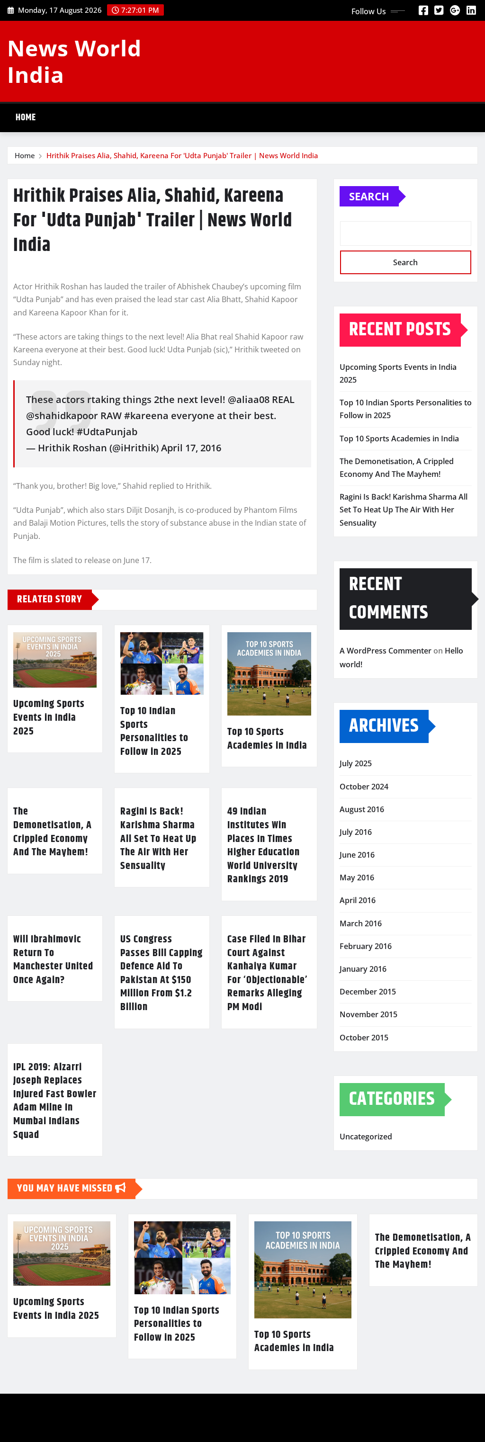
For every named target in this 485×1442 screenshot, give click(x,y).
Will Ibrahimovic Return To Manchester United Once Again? (53, 959)
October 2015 (364, 1037)
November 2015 (368, 1014)
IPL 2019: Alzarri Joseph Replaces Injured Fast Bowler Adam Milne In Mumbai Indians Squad (55, 1101)
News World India (74, 61)
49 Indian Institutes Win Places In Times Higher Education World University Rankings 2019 (263, 845)
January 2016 (363, 969)
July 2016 (356, 832)
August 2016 (362, 809)
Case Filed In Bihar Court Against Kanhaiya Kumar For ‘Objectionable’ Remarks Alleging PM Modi (267, 973)
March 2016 (361, 923)
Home (26, 118)
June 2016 (357, 855)
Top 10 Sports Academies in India (267, 739)
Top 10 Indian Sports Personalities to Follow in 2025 (154, 731)
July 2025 (356, 763)
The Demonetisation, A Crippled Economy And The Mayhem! (52, 832)
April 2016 (358, 900)
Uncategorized (366, 1136)
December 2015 (368, 991)
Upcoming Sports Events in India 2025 (49, 717)
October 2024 (364, 786)
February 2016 (366, 946)
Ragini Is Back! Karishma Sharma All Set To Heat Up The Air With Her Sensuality (158, 839)
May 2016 (357, 877)
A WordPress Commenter (385, 650)
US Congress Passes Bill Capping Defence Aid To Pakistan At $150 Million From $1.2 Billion (161, 973)
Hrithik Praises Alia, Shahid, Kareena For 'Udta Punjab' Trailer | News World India (182, 155)
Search (369, 196)
